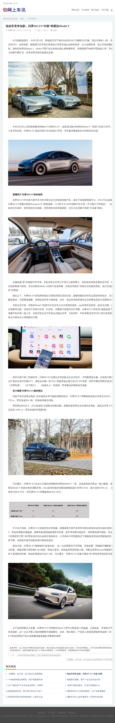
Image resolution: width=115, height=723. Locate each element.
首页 (22, 19)
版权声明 (61, 713)
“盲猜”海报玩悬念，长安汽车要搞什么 (83, 685)
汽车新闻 (85, 10)
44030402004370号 (76, 716)
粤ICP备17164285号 (97, 716)
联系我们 (71, 713)
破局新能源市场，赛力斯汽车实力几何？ (25, 691)
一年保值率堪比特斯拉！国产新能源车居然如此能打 (38, 655)
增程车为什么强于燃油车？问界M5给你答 (85, 697)
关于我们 (51, 713)
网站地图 (110, 716)
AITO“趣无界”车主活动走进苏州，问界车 (25, 685)
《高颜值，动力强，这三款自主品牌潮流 (25, 674)
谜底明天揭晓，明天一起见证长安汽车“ (84, 680)
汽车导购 (105, 10)
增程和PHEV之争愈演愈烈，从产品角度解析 (86, 691)
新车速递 (95, 10)
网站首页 (75, 10)
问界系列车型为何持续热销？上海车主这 (25, 697)
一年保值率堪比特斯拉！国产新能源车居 (25, 680)
